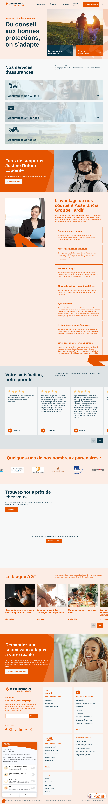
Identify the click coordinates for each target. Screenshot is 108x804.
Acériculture (49, 760)
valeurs (60, 331)
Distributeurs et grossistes (84, 723)
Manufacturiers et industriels (85, 703)
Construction (80, 700)
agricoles (63, 259)
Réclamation (49, 782)
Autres (78, 729)
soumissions (68, 274)
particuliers (85, 257)
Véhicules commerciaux (84, 717)
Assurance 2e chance (83, 748)
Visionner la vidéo (13, 181)
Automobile (49, 703)
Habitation (48, 700)
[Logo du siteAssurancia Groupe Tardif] (14, 4)
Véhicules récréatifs (51, 707)
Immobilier (79, 713)
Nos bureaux (11, 509)
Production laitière (51, 747)
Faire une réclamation (83, 52)
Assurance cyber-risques (84, 745)
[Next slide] (100, 440)
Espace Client (75, 4)
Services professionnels (84, 720)
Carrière (48, 785)
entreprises (94, 257)
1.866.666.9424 (92, 4)
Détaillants (79, 707)
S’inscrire (33, 716)
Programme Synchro (83, 755)
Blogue (47, 778)
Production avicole (51, 750)
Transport (79, 710)
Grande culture (50, 757)
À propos (53, 4)
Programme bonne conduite (85, 751)
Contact (47, 792)
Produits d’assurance (83, 738)
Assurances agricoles (53, 743)
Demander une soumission (55, 52)
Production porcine (51, 754)
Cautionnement (81, 741)
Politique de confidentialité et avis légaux (60, 800)
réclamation (91, 349)
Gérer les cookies (54, 541)
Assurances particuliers (53, 696)
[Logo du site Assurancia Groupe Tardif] (18, 689)
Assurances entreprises (84, 696)
